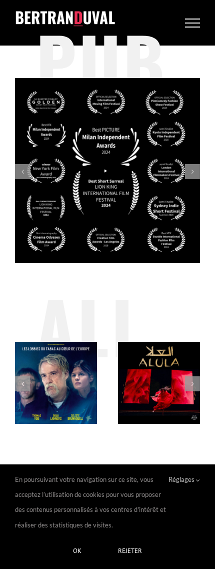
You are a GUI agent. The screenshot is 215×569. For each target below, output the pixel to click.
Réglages (182, 479)
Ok (77, 550)
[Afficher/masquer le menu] (193, 23)
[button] (22, 171)
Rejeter (130, 550)
